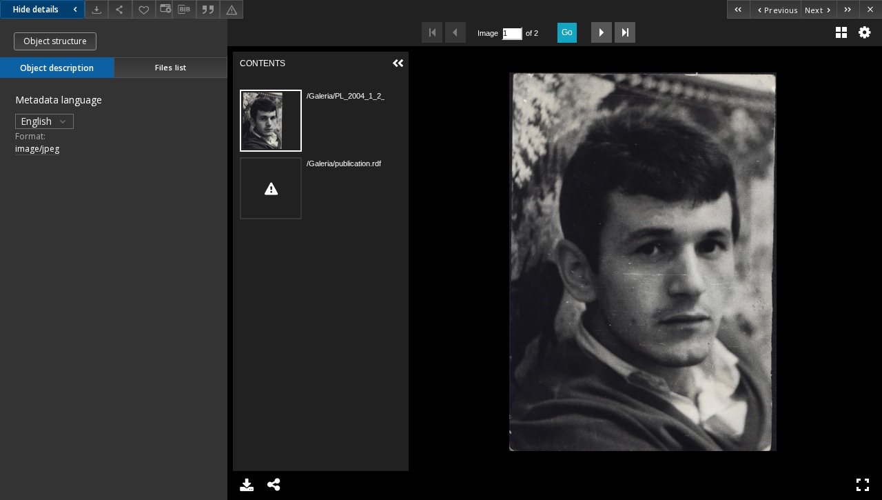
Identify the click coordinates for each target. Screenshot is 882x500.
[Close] (870, 9)
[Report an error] (231, 9)
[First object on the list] (738, 9)
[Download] (96, 9)
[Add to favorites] (144, 9)
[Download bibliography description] (184, 9)
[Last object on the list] (848, 9)
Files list (170, 67)
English (37, 121)
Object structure (55, 41)
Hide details (36, 9)
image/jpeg (37, 148)
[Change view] (164, 9)
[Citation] (208, 9)
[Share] (120, 9)
